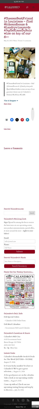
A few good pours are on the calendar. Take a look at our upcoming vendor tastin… (19, 378)
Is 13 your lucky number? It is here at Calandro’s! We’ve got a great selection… (18, 369)
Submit (19, 251)
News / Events (17, 41)
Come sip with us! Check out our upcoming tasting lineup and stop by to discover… (18, 387)
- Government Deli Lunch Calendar (17, 328)
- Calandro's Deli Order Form (15, 320)
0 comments (27, 41)
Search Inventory (19, 266)
